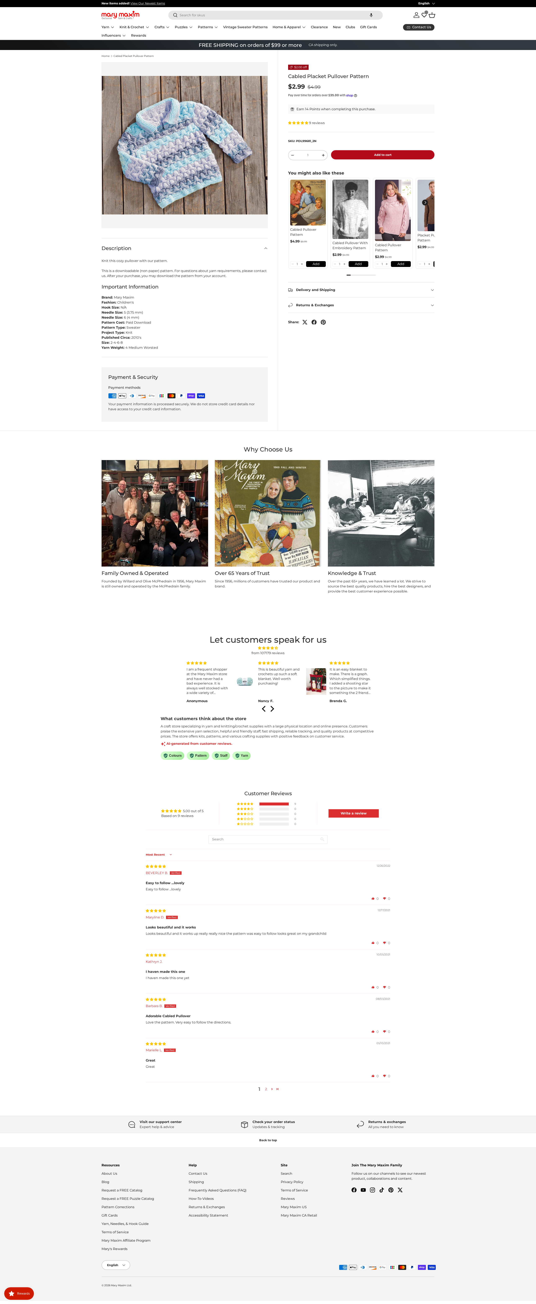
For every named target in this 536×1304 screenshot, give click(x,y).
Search (286, 1174)
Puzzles (181, 27)
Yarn (105, 27)
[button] (371, 15)
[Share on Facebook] (314, 322)
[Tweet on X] (304, 322)
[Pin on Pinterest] (323, 322)
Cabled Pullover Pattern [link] (303, 232)
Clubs (350, 27)
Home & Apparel (287, 27)
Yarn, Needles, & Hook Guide (125, 1224)
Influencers (111, 35)
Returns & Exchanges (207, 1207)
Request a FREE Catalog (122, 1190)
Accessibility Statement (208, 1215)
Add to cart (383, 155)
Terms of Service (115, 1232)
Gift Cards (368, 27)
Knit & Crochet (132, 27)
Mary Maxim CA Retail (299, 1215)
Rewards (138, 35)
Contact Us (198, 1174)
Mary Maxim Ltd (121, 1285)
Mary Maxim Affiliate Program (126, 1240)
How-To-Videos (201, 1199)
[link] (308, 203)
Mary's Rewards (115, 1249)
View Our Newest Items (147, 3)
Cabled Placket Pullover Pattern (133, 56)
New (337, 27)
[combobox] (275, 15)
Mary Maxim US (294, 1207)
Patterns (205, 27)
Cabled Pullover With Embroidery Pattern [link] (350, 245)
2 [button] (266, 1089)
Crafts (160, 27)
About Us (109, 1174)
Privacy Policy (292, 1182)
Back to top (268, 1140)
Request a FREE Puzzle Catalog (128, 1199)
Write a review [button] (354, 813)
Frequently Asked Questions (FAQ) (217, 1190)
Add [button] (316, 264)
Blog (105, 1182)
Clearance (319, 27)
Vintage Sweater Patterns (245, 27)
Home (106, 56)
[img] (268, 648)
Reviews (288, 1199)
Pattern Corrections (118, 1207)
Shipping (196, 1182)
